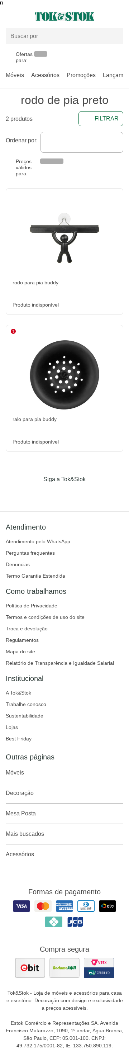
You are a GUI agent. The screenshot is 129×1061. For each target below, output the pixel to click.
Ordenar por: (22, 140)
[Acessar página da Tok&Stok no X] (94, 494)
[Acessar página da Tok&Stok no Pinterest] (74, 494)
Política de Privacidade (31, 605)
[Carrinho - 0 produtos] (119, 16)
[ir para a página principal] (64, 16)
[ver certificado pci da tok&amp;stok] (99, 968)
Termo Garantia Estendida (35, 576)
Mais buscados (25, 834)
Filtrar (107, 118)
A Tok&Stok (18, 693)
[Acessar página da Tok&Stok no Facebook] (34, 494)
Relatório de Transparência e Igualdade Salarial (60, 663)
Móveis (15, 75)
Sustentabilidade (24, 716)
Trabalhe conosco (26, 704)
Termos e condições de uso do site (45, 617)
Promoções (81, 75)
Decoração (20, 793)
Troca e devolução (27, 628)
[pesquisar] (114, 36)
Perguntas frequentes (30, 553)
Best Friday (19, 739)
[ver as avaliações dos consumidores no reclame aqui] (64, 968)
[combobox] (81, 142)
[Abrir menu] (21, 16)
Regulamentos (22, 640)
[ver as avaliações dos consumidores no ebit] (30, 968)
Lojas (12, 727)
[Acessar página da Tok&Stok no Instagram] (54, 494)
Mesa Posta (21, 813)
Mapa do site (20, 651)
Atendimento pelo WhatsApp (38, 541)
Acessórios (45, 75)
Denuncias (18, 564)
